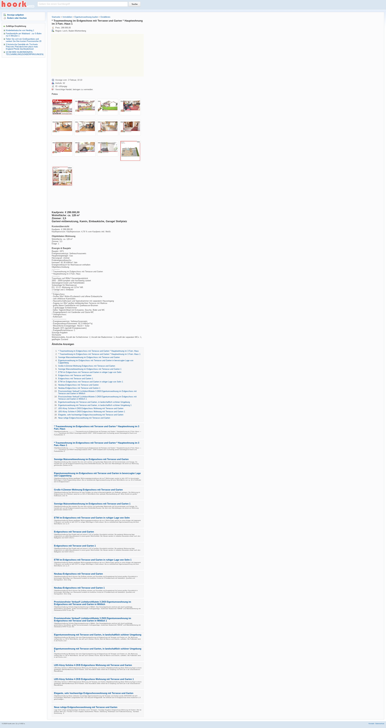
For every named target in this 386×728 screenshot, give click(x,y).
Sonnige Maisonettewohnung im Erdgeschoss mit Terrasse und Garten (89, 357)
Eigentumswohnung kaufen (86, 17)
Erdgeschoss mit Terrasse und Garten (74, 375)
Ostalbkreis (105, 17)
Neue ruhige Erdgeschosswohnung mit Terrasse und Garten (84, 418)
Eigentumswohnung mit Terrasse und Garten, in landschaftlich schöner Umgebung (94, 402)
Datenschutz (379, 723)
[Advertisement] (76, 55)
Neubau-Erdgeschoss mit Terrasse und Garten (78, 385)
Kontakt (371, 723)
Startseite (56, 17)
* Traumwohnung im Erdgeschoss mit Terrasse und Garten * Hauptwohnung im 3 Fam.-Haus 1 (99, 354)
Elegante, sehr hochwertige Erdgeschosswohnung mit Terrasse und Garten (90, 415)
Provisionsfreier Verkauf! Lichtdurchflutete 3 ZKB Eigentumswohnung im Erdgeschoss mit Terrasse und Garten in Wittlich (92, 603)
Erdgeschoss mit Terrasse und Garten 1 (75, 378)
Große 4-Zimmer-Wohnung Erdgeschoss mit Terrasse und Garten (86, 366)
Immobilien (67, 17)
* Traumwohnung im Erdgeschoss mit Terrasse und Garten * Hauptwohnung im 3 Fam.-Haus (98, 351)
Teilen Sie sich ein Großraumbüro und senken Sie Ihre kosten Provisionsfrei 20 (23, 40)
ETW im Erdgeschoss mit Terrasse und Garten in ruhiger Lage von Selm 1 (90, 382)
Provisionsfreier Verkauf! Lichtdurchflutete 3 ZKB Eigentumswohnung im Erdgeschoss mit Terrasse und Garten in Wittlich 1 (92, 619)
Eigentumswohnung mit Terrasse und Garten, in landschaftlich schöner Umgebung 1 (94, 405)
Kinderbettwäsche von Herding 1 (20, 30)
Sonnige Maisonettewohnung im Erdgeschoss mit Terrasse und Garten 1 (89, 369)
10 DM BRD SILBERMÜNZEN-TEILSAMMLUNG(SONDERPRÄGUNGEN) (24, 53)
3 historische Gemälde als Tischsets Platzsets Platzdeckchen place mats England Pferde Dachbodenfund (22, 46)
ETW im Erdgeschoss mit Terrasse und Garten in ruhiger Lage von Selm (89, 372)
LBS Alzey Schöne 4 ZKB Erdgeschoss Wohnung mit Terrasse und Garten (90, 408)
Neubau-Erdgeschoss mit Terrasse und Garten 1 (79, 388)
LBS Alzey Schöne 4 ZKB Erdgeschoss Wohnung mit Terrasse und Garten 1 (91, 411)
